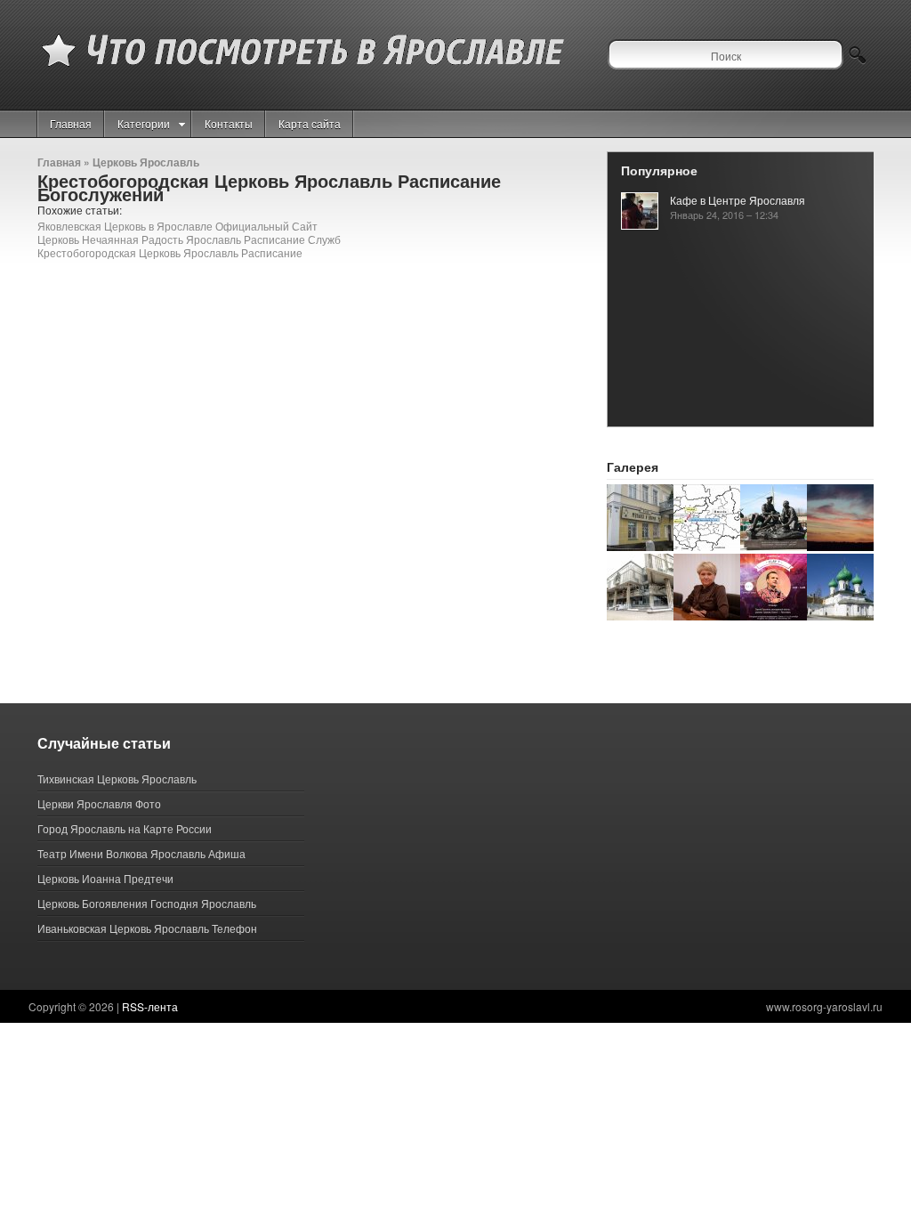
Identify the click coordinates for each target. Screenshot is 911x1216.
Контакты (229, 123)
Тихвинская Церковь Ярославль (117, 778)
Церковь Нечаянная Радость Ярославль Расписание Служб (189, 239)
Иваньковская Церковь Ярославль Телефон (147, 928)
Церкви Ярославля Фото (99, 803)
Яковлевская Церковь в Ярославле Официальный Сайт (177, 225)
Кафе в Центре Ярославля (737, 199)
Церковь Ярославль (146, 162)
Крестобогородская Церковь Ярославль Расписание (169, 252)
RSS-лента (150, 1006)
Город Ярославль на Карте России (124, 828)
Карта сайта (309, 123)
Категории (143, 123)
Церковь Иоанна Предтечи (105, 878)
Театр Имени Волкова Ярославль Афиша (141, 853)
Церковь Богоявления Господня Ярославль (146, 903)
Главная (71, 123)
